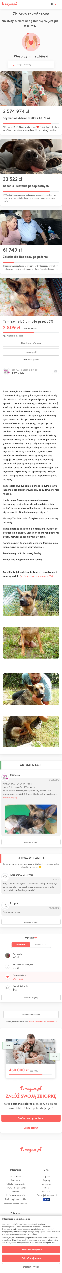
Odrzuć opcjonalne (31, 1258)
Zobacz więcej (10, 797)
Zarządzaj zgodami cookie (15, 1202)
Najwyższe (40, 944)
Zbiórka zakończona (31, 343)
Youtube (56, 1156)
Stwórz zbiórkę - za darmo (31, 1118)
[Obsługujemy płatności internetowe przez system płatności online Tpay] (46, 1199)
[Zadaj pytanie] (55, 371)
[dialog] (31, 1244)
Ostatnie (20, 944)
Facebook (6, 1156)
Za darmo (46, 1184)
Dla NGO (46, 1191)
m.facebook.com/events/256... (37, 576)
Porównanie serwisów (15, 1195)
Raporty (46, 1180)
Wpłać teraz (18, 979)
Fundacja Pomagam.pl (46, 1195)
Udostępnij (31, 352)
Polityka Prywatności (15, 1184)
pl (52, 4)
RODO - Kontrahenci (16, 1187)
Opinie (47, 1176)
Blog (46, 1187)
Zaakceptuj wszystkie (31, 1249)
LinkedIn (36, 1156)
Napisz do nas (51, 1021)
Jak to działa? (31, 1127)
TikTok (46, 1156)
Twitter (16, 1156)
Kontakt (15, 1191)
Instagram (26, 1156)
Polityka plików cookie (15, 1199)
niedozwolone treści (37, 1021)
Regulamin (15, 1180)
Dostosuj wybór (31, 1266)
